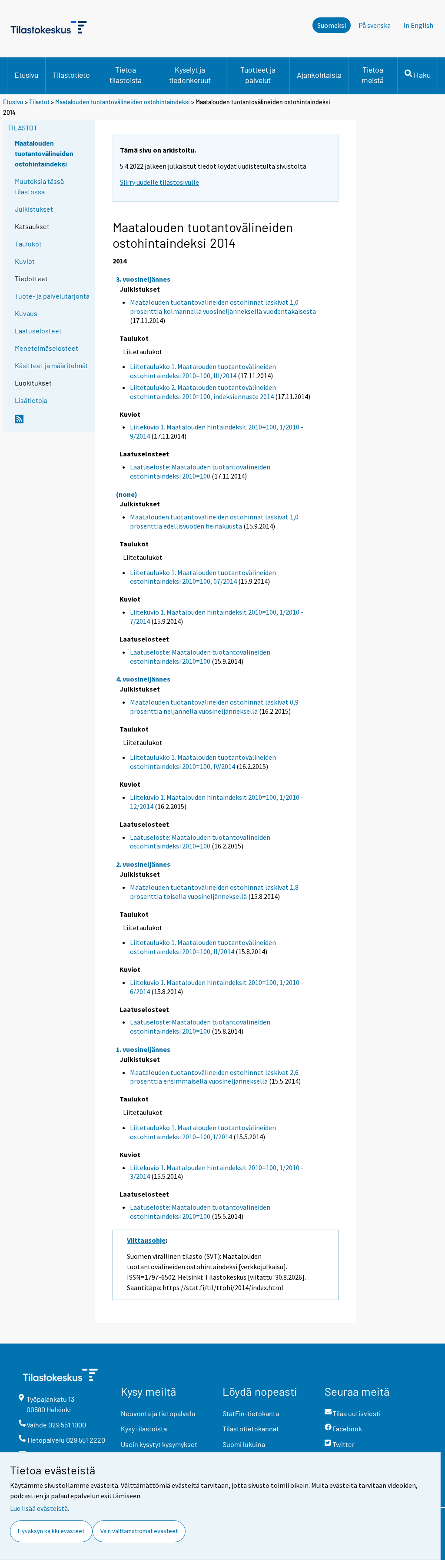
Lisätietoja (31, 400)
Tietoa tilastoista (126, 75)
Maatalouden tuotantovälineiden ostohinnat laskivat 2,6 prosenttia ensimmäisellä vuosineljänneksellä (214, 1077)
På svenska (375, 25)
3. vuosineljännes (143, 279)
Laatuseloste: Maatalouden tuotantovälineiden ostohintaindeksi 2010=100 (200, 471)
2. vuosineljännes (143, 864)
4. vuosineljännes (143, 679)
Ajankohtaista (319, 75)
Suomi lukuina (243, 1444)
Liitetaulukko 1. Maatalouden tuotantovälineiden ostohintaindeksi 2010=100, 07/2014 (203, 577)
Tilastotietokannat (250, 1428)
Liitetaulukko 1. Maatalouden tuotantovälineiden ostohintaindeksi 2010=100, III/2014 (203, 371)
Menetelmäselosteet (46, 348)
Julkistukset (34, 209)
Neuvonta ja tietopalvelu (158, 1413)
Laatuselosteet (38, 330)
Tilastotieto (71, 75)
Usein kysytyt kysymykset (159, 1444)
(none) (126, 494)
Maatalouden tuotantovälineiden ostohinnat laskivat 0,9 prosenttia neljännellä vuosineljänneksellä (214, 706)
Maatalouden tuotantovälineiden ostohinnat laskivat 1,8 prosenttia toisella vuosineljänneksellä (214, 892)
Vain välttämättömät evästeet (139, 1531)
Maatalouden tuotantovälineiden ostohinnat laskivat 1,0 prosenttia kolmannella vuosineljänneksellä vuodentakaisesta (223, 307)
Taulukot (28, 243)
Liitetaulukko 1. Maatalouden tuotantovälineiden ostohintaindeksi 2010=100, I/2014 (203, 1132)
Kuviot (25, 261)
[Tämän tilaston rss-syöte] (53, 422)
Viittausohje (146, 1240)
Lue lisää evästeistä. (39, 1508)
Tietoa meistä (373, 75)
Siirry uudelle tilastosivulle (159, 182)
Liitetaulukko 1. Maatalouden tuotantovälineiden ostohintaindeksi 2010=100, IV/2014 (203, 762)
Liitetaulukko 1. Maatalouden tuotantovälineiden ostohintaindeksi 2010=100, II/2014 (203, 947)
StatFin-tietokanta (250, 1413)
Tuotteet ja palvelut (258, 75)
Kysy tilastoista (144, 1428)
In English (418, 25)
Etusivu (26, 75)
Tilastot (39, 102)
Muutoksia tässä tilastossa (39, 186)
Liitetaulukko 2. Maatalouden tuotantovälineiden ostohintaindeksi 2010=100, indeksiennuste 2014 (203, 392)
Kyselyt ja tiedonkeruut (190, 75)
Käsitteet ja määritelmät (51, 365)
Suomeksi (331, 25)
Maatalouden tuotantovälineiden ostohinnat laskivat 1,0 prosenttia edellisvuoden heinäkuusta (214, 521)
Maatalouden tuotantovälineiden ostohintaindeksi (122, 102)
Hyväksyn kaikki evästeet (51, 1531)
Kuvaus (26, 313)
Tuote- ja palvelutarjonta (52, 296)
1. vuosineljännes (143, 1049)
